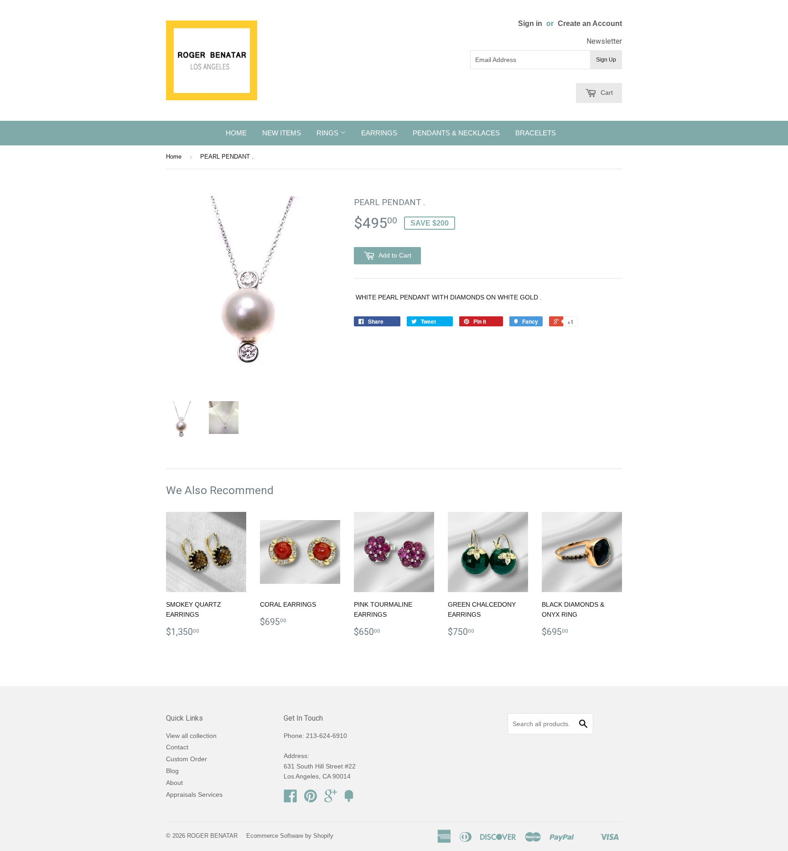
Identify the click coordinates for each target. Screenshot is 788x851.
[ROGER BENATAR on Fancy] (349, 799)
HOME (236, 133)
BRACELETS (535, 133)
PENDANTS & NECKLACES (456, 133)
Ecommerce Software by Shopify (289, 835)
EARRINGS (379, 133)
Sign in (530, 23)
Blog (172, 770)
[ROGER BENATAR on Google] (330, 799)
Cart (606, 92)
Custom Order (186, 759)
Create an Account (590, 23)
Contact (177, 747)
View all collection (191, 735)
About (174, 782)
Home (173, 156)
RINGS (328, 133)
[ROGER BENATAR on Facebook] (290, 799)
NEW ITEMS (281, 133)
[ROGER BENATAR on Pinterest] (310, 799)
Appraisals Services (194, 794)
